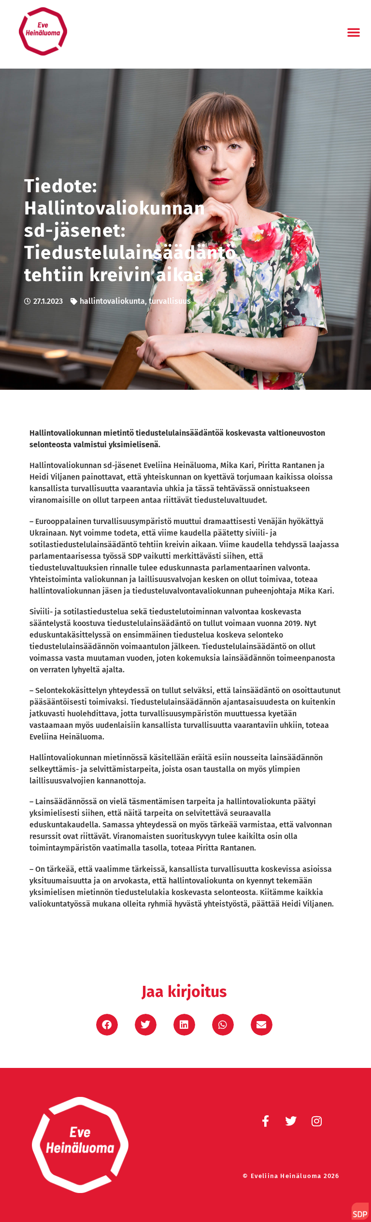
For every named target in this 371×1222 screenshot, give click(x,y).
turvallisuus (170, 301)
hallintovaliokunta (112, 301)
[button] (353, 32)
